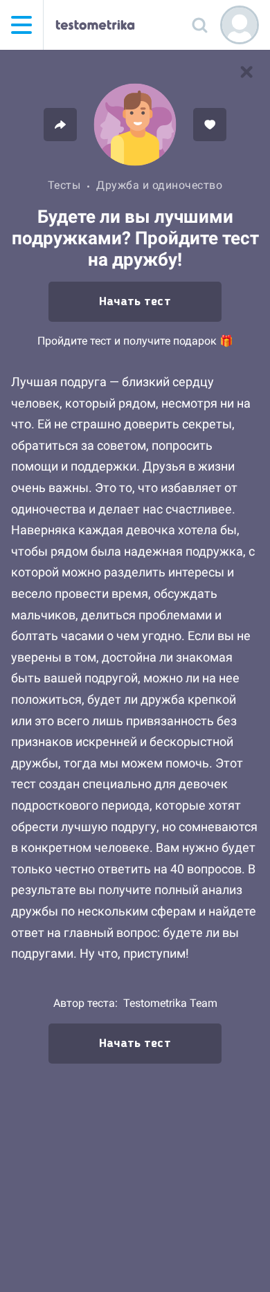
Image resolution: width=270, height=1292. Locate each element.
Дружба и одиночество (159, 185)
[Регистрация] (239, 25)
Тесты (64, 185)
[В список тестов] (246, 72)
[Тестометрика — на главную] (95, 24)
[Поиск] (199, 25)
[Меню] (21, 25)
